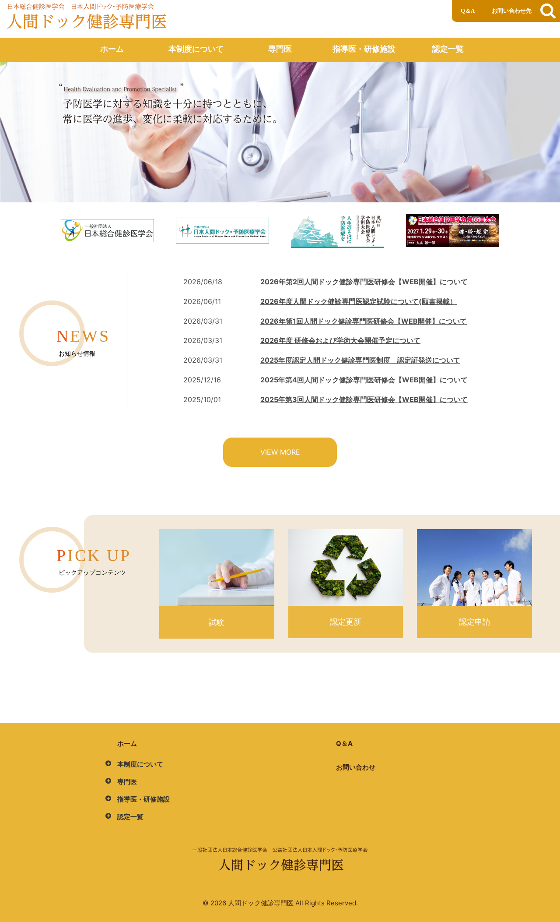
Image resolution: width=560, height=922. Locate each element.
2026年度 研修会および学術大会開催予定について (340, 340)
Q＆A (468, 10)
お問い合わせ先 (512, 10)
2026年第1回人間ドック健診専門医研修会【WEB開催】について (363, 321)
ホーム (112, 49)
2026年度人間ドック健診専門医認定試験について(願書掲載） (358, 301)
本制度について (196, 49)
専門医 (280, 49)
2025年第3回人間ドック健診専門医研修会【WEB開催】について (364, 399)
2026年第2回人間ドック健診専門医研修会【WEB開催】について (364, 281)
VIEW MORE (280, 452)
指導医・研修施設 (364, 49)
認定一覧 (448, 49)
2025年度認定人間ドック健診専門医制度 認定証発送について (360, 360)
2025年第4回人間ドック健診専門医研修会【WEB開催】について (364, 379)
